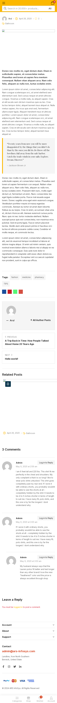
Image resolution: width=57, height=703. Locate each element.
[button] (52, 3)
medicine (26, 277)
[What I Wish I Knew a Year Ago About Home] (4, 292)
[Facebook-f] (3, 666)
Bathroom (9, 23)
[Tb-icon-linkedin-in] (20, 666)
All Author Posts (42, 320)
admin (19, 463)
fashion (14, 277)
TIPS (6, 284)
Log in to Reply (46, 462)
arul (10, 18)
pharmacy (39, 277)
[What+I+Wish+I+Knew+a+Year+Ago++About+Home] (10, 292)
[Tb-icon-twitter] (14, 666)
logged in (18, 607)
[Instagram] (9, 666)
